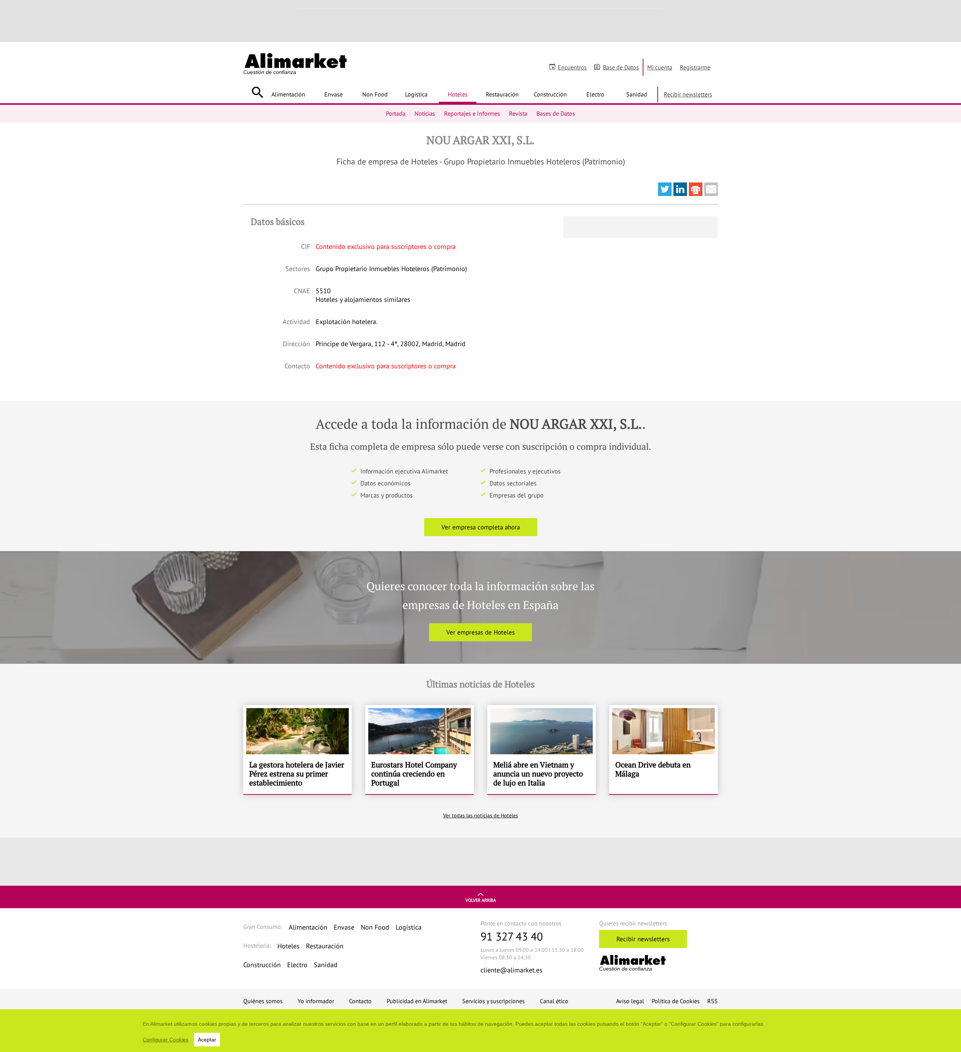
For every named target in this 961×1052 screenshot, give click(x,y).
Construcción (550, 94)
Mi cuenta (659, 67)
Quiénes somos (263, 1001)
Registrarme (695, 67)
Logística (416, 94)
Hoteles (458, 94)
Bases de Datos (555, 113)
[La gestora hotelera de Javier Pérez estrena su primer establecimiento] (297, 749)
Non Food (375, 94)
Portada (395, 113)
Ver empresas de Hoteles (480, 632)
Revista (518, 113)
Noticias (424, 113)
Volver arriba (480, 900)
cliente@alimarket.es (511, 970)
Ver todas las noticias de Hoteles (480, 815)
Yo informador (316, 1001)
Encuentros (572, 67)
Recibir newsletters (688, 94)
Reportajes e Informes (472, 113)
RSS (712, 1001)
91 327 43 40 (511, 936)
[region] (480, 1030)
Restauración (502, 94)
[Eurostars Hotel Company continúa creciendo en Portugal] (419, 749)
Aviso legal (630, 1001)
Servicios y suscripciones (493, 1001)
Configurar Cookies (165, 1040)
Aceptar (207, 1040)
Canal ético (554, 1001)
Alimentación (288, 94)
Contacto (360, 1001)
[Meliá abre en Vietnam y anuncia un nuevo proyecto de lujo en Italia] (541, 749)
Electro (595, 94)
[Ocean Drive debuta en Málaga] (663, 749)
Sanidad (636, 94)
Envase (333, 94)
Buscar (257, 92)
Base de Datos (621, 67)
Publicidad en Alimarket (417, 1001)
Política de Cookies (676, 1001)
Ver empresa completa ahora (480, 527)
